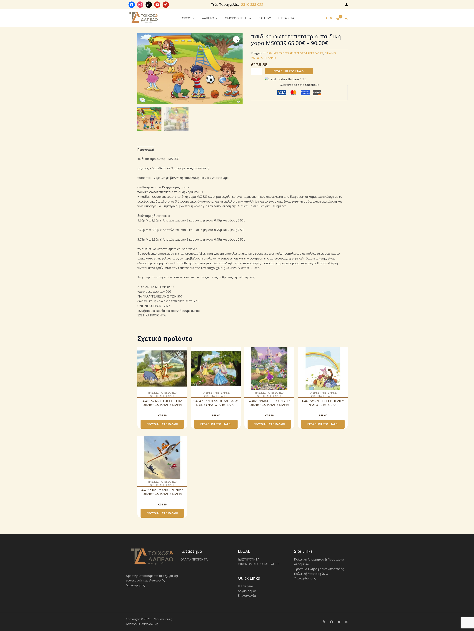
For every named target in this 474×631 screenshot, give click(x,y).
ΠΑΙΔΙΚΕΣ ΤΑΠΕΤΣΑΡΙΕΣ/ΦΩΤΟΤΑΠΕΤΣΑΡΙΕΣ (295, 53)
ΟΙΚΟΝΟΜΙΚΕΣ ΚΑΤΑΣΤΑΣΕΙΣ (258, 564)
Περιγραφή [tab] (145, 149)
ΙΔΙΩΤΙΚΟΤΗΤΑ (248, 559)
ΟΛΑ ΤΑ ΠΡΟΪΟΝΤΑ (194, 559)
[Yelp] (323, 621)
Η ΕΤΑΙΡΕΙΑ (286, 18)
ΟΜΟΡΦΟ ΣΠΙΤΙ (236, 18)
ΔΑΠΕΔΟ (208, 18)
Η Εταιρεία (245, 586)
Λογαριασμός (247, 591)
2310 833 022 (252, 4)
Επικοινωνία (247, 596)
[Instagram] (346, 621)
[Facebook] (331, 621)
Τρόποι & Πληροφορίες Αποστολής (319, 569)
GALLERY (264, 18)
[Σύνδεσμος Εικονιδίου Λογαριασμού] (346, 4)
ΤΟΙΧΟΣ (185, 18)
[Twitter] (339, 621)
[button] (193, 18)
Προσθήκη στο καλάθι (288, 71)
